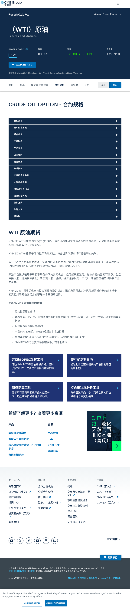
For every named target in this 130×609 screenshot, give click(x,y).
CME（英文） (105, 486)
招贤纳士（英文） (19, 508)
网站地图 (72, 578)
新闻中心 (14, 502)
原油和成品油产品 (20, 15)
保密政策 (72, 511)
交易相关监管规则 (77, 506)
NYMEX (22, 571)
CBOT (16, 571)
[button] (22, 65)
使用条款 (117, 578)
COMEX (32, 571)
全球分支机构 (45, 486)
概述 (69, 486)
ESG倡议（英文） (19, 492)
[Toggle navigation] (126, 4)
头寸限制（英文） (77, 522)
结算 (22, 85)
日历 (86, 85)
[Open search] (118, 4)
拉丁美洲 (43, 497)
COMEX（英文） (106, 502)
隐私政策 (93, 578)
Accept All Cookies (55, 603)
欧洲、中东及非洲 (48, 502)
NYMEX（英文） (106, 497)
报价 (11, 85)
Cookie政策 (105, 578)
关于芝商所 (15, 486)
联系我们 (14, 522)
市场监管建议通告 (77, 500)
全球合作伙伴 (45, 492)
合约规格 (60, 85)
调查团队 (72, 516)
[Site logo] (11, 4)
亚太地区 (43, 508)
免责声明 (82, 578)
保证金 (74, 85)
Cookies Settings (32, 603)
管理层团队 (15, 497)
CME (11, 571)
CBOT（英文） (105, 492)
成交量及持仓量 (39, 85)
